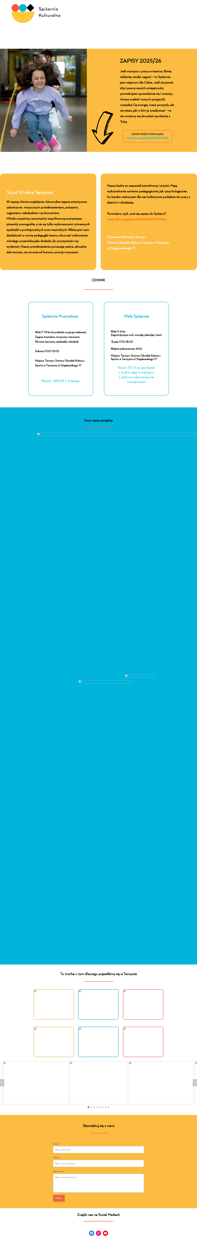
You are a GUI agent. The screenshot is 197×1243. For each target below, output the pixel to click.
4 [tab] (97, 1107)
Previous (2, 1082)
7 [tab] (105, 1107)
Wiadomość (59, 1171)
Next (195, 1082)
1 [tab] (88, 1107)
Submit (58, 1198)
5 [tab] (99, 1107)
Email (56, 1144)
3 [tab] (94, 1107)
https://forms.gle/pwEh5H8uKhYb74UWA (147, 138)
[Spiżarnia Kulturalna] (38, 13)
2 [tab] (91, 1107)
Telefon (56, 1157)
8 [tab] (108, 1107)
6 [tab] (102, 1107)
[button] (54, 1004)
